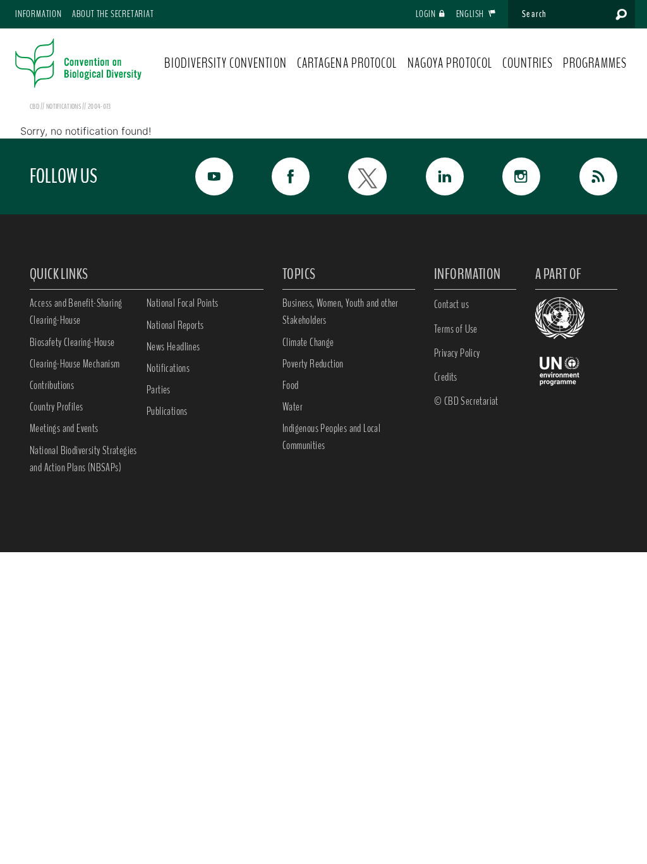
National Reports (175, 325)
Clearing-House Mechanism (75, 363)
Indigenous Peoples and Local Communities (331, 437)
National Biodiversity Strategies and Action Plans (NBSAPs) (83, 459)
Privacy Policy (457, 353)
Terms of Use (456, 328)
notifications (64, 106)
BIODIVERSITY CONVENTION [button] (225, 63)
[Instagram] (515, 176)
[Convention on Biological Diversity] (78, 63)
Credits (445, 377)
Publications (167, 411)
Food (290, 385)
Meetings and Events (64, 428)
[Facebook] (284, 176)
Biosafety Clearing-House (72, 342)
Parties (159, 389)
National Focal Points (182, 303)
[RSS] (591, 176)
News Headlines (173, 346)
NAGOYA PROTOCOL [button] (450, 63)
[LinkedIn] (438, 176)
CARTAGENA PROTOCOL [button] (347, 63)
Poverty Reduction (313, 363)
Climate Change (308, 342)
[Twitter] (361, 176)
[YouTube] (207, 176)
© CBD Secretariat (466, 401)
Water (292, 406)
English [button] (471, 14)
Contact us (451, 304)
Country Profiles (56, 406)
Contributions (52, 385)
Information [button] (38, 14)
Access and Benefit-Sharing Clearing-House (76, 311)
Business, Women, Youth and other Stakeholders (340, 311)
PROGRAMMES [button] (595, 63)
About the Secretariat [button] (113, 14)
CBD (34, 106)
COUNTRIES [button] (527, 63)
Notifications (168, 368)
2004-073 (99, 106)
